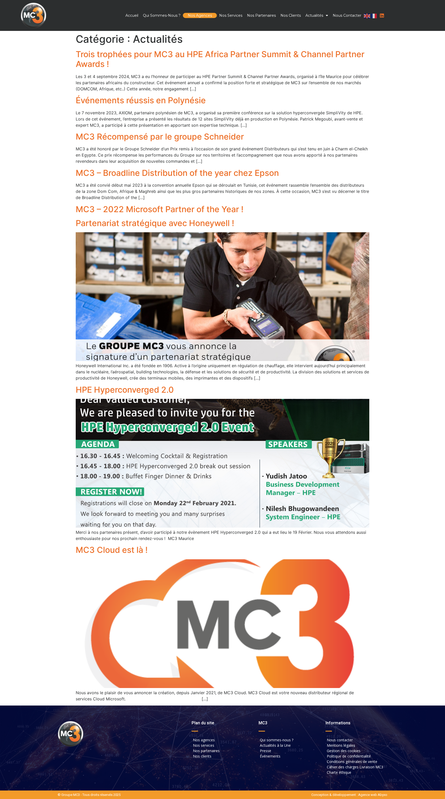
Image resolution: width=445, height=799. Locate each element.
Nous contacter (347, 15)
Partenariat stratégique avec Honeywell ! (155, 223)
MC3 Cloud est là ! (112, 550)
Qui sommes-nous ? (162, 15)
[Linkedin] (382, 15)
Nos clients (290, 15)
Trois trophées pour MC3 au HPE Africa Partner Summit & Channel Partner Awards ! (220, 59)
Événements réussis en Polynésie (141, 100)
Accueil (131, 15)
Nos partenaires (261, 15)
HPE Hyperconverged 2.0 (125, 390)
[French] (374, 15)
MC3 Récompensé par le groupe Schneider (160, 137)
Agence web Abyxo (372, 794)
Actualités (314, 15)
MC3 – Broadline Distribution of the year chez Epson (177, 173)
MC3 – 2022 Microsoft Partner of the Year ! (159, 209)
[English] (367, 15)
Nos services (230, 15)
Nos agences (200, 15)
